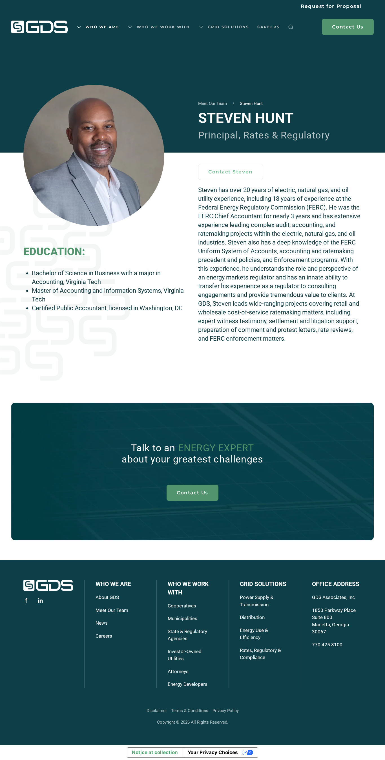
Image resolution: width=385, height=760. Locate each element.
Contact (348, 27)
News (102, 623)
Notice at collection (155, 752)
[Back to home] (39, 27)
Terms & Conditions (189, 710)
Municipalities (182, 618)
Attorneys (178, 671)
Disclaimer (157, 710)
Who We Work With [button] (163, 27)
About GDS (107, 597)
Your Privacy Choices (213, 752)
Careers (268, 27)
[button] (291, 27)
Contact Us (192, 492)
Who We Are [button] (102, 27)
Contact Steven (230, 172)
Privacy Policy (226, 710)
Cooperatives (182, 606)
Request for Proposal (331, 6)
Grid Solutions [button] (228, 27)
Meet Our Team (112, 610)
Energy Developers (187, 684)
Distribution (252, 617)
